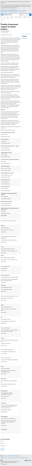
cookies (4, 1)
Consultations (25, 17)
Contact (9, 457)
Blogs (29, 17)
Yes (3, 441)
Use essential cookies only (13, 10)
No (2, 443)
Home (1, 19)
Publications (12, 17)
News (8, 17)
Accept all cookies (4, 10)
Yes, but (3, 445)
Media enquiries (24, 38)
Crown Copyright (16, 457)
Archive (6, 457)
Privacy (27, 457)
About (1, 17)
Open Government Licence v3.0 (15, 461)
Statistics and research (18, 17)
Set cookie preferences (22, 10)
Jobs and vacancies (22, 457)
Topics (5, 17)
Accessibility (2, 457)
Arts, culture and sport (5, 32)
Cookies (12, 457)
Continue (2, 449)
